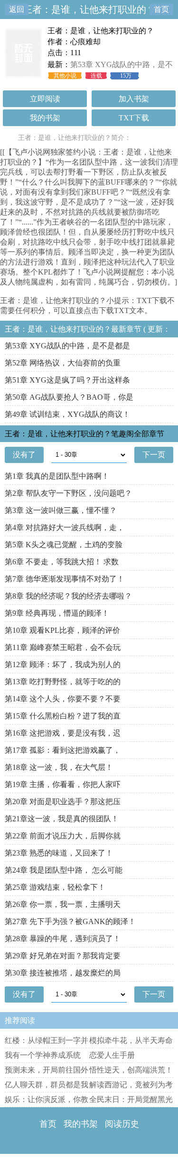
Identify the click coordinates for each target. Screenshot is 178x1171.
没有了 (24, 455)
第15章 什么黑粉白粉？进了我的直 (63, 716)
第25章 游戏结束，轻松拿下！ (55, 887)
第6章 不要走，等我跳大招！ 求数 (62, 562)
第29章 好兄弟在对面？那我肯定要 (63, 956)
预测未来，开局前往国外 (46, 1070)
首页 (161, 9)
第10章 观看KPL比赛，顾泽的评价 (62, 630)
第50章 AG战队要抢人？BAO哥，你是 (69, 397)
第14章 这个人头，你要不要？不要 (63, 699)
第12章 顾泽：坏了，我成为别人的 (63, 664)
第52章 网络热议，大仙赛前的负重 (63, 363)
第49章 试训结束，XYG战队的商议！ (67, 414)
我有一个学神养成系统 (43, 1055)
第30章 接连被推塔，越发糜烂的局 (63, 973)
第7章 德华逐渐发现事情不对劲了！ (64, 579)
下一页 (153, 455)
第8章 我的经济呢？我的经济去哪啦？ (68, 596)
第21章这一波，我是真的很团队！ (62, 819)
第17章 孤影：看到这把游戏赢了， (63, 750)
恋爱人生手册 (112, 1055)
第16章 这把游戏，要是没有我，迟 (63, 733)
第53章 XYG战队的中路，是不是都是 (67, 346)
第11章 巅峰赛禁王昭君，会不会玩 (63, 647)
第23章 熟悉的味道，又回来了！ (59, 853)
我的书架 (45, 118)
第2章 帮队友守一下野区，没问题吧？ (68, 493)
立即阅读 (45, 99)
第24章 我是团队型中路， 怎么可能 (63, 870)
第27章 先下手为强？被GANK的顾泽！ (70, 921)
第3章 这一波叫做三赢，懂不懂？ (61, 510)
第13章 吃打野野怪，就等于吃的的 (63, 682)
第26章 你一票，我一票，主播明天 (63, 904)
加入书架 (134, 99)
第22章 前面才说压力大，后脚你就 (63, 836)
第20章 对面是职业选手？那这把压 (63, 801)
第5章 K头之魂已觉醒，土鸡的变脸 (63, 545)
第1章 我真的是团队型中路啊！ (57, 476)
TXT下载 (134, 118)
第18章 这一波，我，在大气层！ (59, 767)
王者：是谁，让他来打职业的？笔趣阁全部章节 (84, 434)
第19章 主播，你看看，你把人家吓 (63, 784)
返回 (16, 9)
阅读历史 (122, 1124)
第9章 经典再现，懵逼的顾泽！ (57, 613)
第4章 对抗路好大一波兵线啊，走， (64, 527)
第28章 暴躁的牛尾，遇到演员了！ (63, 939)
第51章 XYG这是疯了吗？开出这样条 (67, 380)
